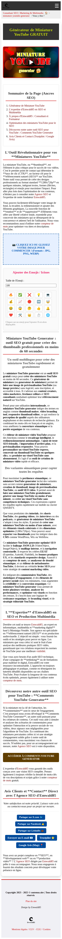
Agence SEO (41, 194)
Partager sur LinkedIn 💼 (31, 830)
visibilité (40, 651)
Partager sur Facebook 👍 (31, 824)
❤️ (11, 315)
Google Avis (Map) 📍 (31, 845)
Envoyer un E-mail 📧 (20, 837)
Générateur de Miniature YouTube (26, 105)
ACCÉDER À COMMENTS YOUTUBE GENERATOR (31, 757)
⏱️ (39, 315)
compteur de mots (12, 680)
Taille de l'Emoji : (15, 280)
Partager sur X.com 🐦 (31, 817)
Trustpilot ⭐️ (47, 837)
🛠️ (20, 315)
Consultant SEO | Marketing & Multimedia (23, 13)
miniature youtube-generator (16, 15)
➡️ (39, 301)
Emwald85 (39, 197)
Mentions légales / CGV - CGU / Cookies (31, 929)
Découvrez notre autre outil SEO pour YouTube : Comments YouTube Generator (31, 131)
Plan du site (31, 901)
